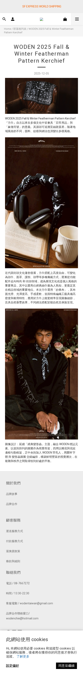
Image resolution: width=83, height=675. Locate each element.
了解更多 (23, 656)
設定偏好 (12, 666)
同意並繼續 (66, 666)
